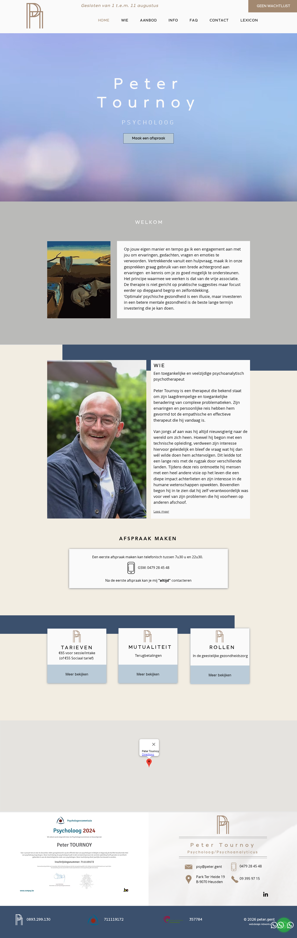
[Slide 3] (109, 1)
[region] (147, 571)
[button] (148, 20)
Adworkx (266, 924)
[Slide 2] (104, 1)
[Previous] (47, 6)
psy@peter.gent (209, 866)
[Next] (161, 6)
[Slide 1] (98, 1)
